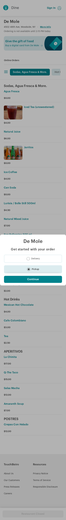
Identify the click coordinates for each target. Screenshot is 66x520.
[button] (33, 259)
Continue (33, 279)
